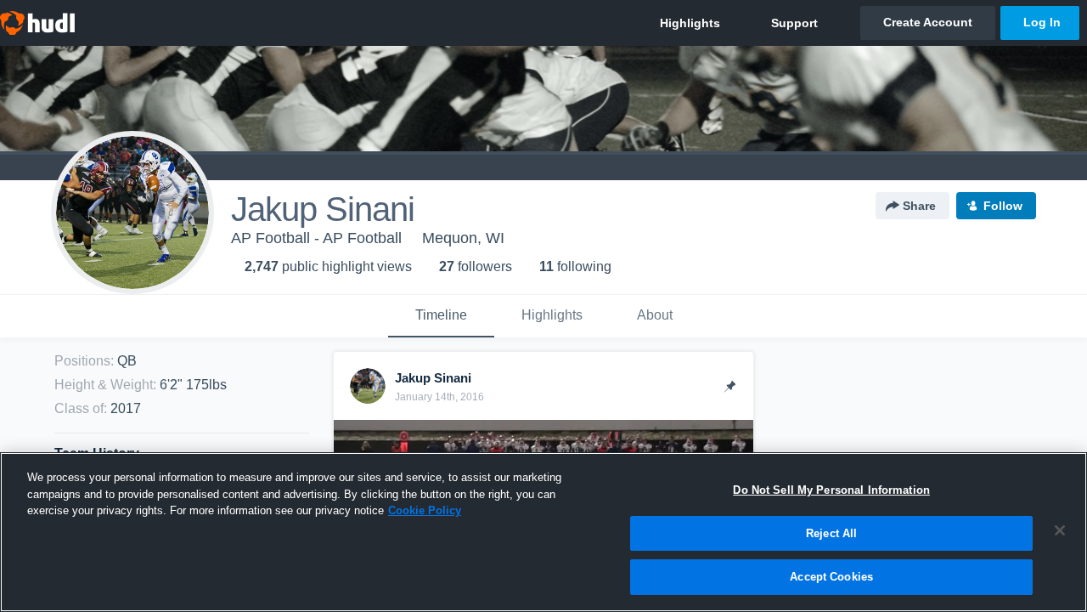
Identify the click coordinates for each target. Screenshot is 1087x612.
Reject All (831, 533)
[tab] (441, 316)
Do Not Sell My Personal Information (831, 490)
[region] (543, 532)
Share (919, 205)
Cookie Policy (424, 510)
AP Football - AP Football (316, 238)
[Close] (1060, 530)
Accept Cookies (831, 576)
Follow (1002, 205)
